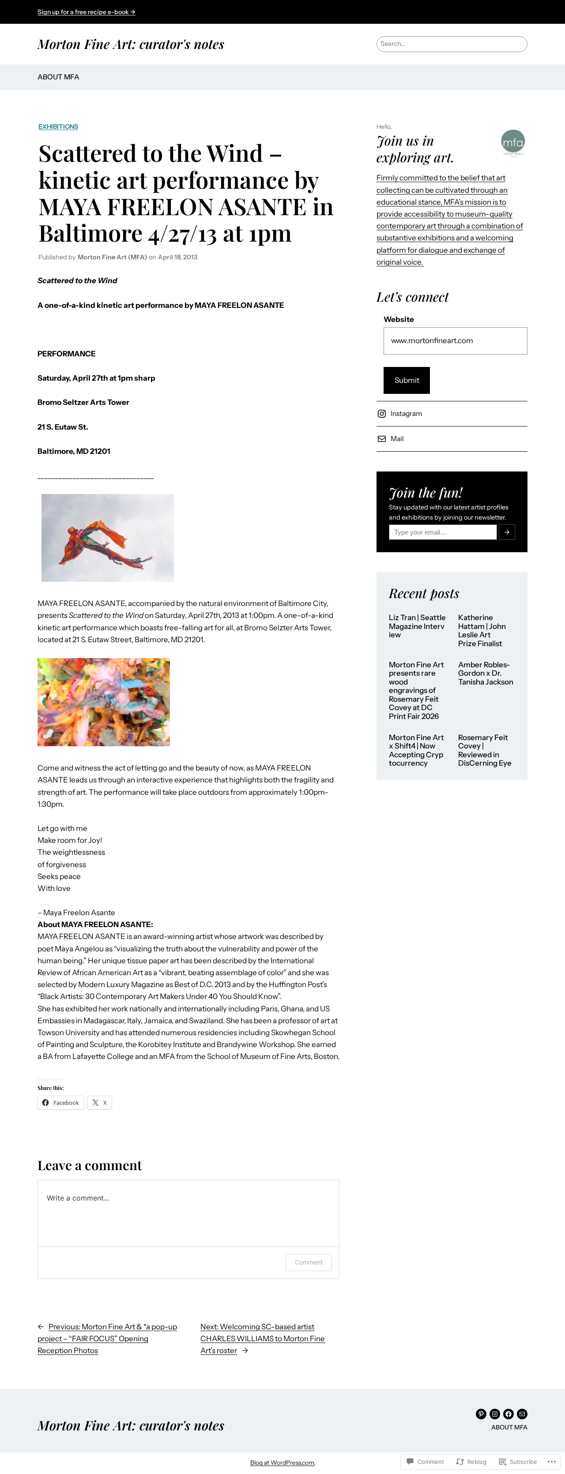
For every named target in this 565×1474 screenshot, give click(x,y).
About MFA (58, 76)
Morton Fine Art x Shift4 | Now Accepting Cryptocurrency (416, 750)
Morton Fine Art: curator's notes (131, 43)
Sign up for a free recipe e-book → (87, 12)
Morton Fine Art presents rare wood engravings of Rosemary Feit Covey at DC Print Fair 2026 (416, 691)
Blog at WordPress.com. (282, 1462)
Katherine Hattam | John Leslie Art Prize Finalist (482, 631)
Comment (309, 1262)
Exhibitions (58, 127)
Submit (407, 380)
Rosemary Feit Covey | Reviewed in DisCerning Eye (485, 750)
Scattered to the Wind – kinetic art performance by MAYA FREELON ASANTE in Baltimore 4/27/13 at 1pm (186, 192)
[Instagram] (495, 1414)
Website (399, 319)
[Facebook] (508, 1414)
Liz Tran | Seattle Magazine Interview (417, 626)
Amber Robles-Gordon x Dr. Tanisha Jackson (485, 673)
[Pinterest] (481, 1414)
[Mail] (522, 1414)
